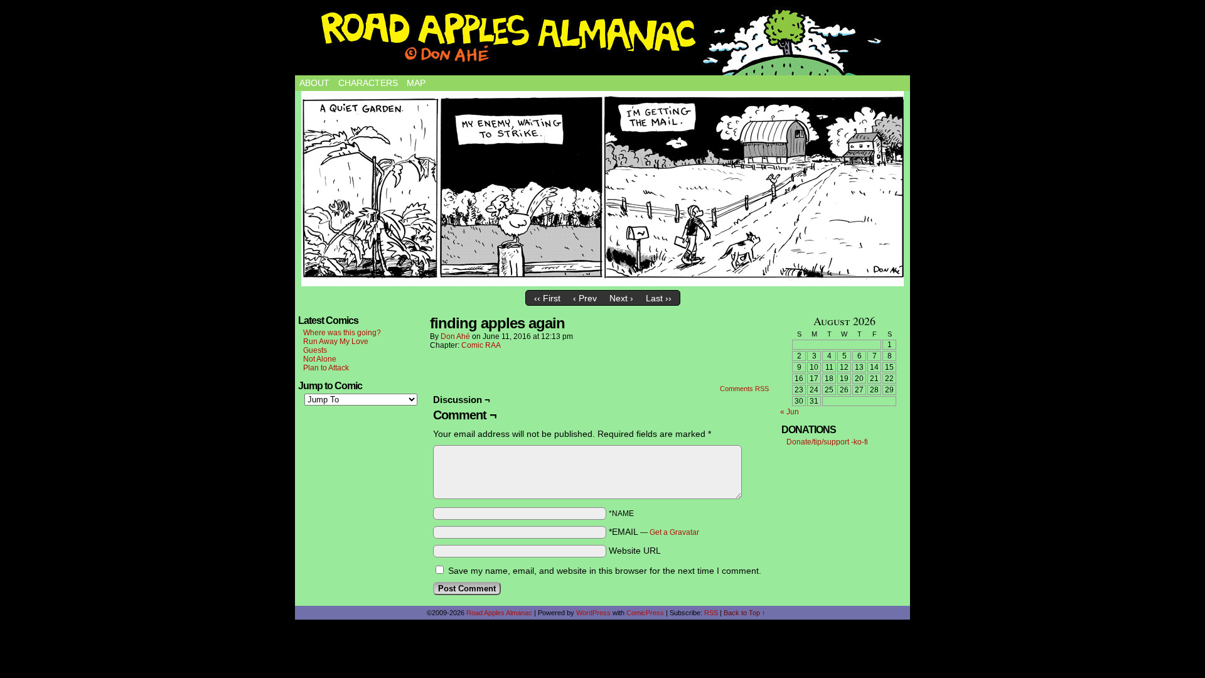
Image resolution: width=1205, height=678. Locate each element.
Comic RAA (481, 345)
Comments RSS (744, 388)
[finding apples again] (602, 188)
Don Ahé (455, 336)
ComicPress (645, 612)
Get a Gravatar (674, 532)
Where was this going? (342, 332)
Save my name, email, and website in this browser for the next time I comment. (604, 571)
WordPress (593, 612)
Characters (368, 83)
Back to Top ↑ (745, 612)
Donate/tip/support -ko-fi (827, 442)
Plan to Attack (326, 367)
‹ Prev (585, 298)
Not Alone (319, 359)
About (314, 83)
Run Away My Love (335, 341)
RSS (711, 612)
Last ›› (659, 298)
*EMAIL (654, 532)
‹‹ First (547, 298)
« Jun (789, 411)
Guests (315, 350)
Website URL (635, 551)
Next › (621, 298)
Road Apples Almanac (499, 612)
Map (416, 83)
